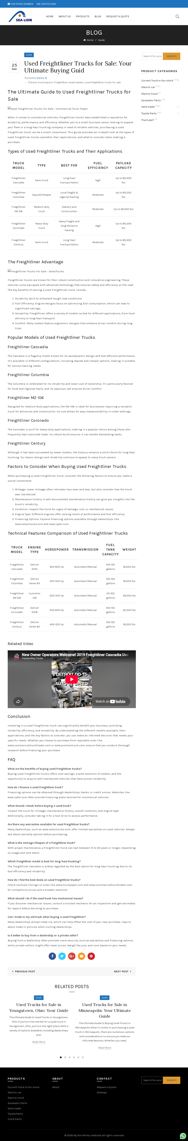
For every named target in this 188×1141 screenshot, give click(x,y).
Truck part (147, 120)
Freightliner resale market (69, 82)
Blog (98, 16)
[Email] (81, 956)
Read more (38, 1041)
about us (65, 16)
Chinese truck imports (40, 82)
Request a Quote (117, 16)
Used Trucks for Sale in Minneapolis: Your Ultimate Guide (104, 1010)
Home (50, 16)
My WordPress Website (87, 1135)
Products (83, 16)
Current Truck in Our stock (157, 80)
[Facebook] (52, 956)
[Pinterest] (91, 956)
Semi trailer (148, 106)
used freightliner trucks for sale (103, 82)
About (55, 1087)
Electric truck (149, 93)
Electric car (148, 87)
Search (171, 56)
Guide (101, 40)
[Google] (71, 956)
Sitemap (102, 1092)
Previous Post (25, 971)
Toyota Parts (149, 113)
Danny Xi (42, 77)
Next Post (121, 971)
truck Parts (15, 1119)
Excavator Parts (151, 100)
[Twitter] (62, 956)
